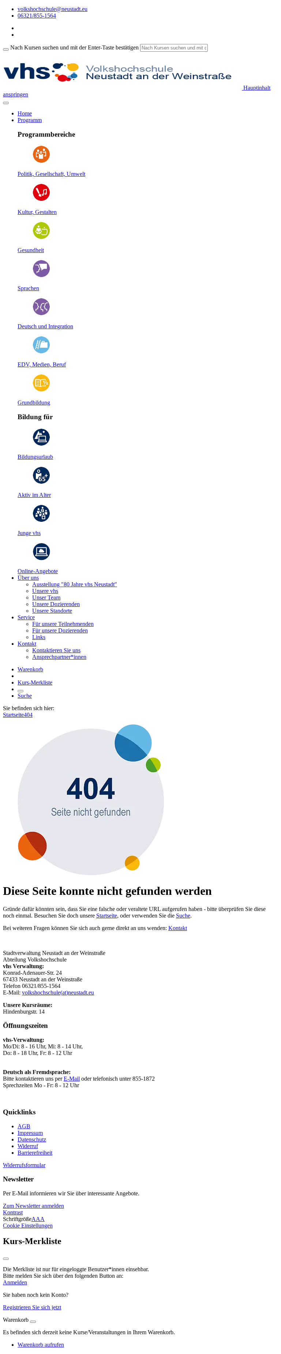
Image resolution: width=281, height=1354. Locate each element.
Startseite (13, 715)
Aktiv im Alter (34, 495)
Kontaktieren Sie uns (56, 650)
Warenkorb (30, 669)
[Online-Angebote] (41, 559)
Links (38, 637)
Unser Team (46, 597)
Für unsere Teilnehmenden (63, 624)
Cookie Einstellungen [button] (28, 1225)
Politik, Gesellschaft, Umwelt (51, 174)
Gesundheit (31, 250)
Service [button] (26, 617)
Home (25, 113)
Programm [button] (30, 120)
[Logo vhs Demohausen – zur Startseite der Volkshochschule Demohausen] (122, 88)
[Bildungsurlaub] (41, 444)
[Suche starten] (6, 49)
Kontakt (177, 928)
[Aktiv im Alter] (41, 482)
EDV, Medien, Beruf (42, 364)
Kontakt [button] (27, 644)
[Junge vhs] (41, 520)
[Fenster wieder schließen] (6, 1259)
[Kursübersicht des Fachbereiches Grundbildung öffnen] (41, 390)
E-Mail (72, 1079)
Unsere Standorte (52, 611)
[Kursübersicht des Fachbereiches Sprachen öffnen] (41, 276)
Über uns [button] (28, 578)
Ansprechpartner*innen (59, 657)
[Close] (33, 1322)
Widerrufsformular (24, 1165)
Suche (25, 696)
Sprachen (28, 288)
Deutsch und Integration (45, 326)
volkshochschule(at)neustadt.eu (58, 992)
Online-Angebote (38, 571)
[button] (33, 1206)
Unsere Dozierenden (56, 604)
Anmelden (15, 1282)
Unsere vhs (45, 591)
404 (28, 715)
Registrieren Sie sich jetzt (32, 1307)
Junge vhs (29, 533)
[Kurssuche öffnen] (20, 691)
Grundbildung (34, 402)
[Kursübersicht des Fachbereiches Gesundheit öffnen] (41, 238)
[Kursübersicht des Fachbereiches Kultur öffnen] (41, 199)
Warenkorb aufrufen (41, 1345)
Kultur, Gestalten (37, 212)
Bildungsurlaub (35, 457)
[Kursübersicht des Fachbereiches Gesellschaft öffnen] (41, 161)
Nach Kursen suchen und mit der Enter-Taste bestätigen (74, 47)
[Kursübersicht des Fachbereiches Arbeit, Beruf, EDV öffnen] (41, 352)
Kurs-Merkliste (35, 682)
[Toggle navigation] (6, 103)
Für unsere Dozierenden (60, 630)
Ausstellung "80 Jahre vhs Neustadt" (74, 584)
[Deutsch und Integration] (41, 314)
